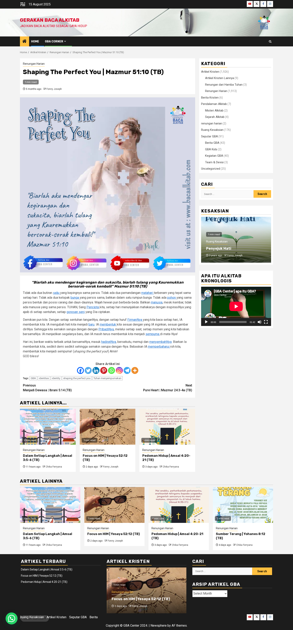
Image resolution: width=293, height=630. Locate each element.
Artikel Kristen (210, 71)
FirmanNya (135, 320)
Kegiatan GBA (214, 156)
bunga (75, 297)
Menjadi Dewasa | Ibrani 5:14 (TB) (47, 387)
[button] (12, 618)
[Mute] (260, 322)
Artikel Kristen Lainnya (219, 78)
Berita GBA (212, 143)
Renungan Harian (34, 63)
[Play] (206, 322)
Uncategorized (210, 168)
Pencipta (93, 307)
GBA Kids (211, 149)
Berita (93, 617)
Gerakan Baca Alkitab (49, 20)
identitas (44, 378)
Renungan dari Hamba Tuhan (224, 84)
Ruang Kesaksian (212, 130)
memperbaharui (159, 346)
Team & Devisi (214, 162)
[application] (236, 306)
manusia (156, 302)
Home (35, 41)
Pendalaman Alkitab (214, 104)
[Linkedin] (95, 370)
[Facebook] (80, 370)
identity (56, 378)
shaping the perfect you (76, 378)
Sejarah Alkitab (214, 117)
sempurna (153, 334)
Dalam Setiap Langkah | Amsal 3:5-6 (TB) (46, 569)
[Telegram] (127, 370)
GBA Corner (54, 41)
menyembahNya (160, 342)
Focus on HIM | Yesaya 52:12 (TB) (113, 534)
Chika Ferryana (54, 466)
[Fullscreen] (266, 322)
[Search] (270, 41)
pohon (172, 297)
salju (56, 293)
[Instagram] (119, 370)
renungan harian (211, 123)
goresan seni (76, 312)
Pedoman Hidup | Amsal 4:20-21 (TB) (44, 581)
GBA (33, 378)
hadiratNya (108, 342)
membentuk (108, 324)
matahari (147, 293)
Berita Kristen (210, 97)
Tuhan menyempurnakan (107, 378)
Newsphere (158, 625)
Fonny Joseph (54, 89)
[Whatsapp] (111, 370)
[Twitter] (88, 370)
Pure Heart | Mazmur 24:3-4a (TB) (167, 387)
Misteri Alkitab (214, 110)
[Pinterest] (103, 370)
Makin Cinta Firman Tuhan (229, 248)
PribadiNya (106, 329)
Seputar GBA (209, 136)
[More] (134, 370)
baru (91, 324)
